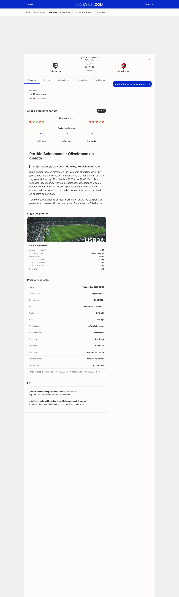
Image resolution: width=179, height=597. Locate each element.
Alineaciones (63, 80)
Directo (47, 80)
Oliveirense (96, 203)
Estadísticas (82, 80)
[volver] (28, 58)
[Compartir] (150, 58)
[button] (29, 4)
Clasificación (100, 80)
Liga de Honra (98, 293)
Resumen (32, 80)
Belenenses (80, 203)
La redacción (37, 372)
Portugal (100, 319)
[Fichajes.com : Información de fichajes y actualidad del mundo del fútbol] (88, 4)
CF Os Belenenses (96, 326)
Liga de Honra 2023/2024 (90, 58)
